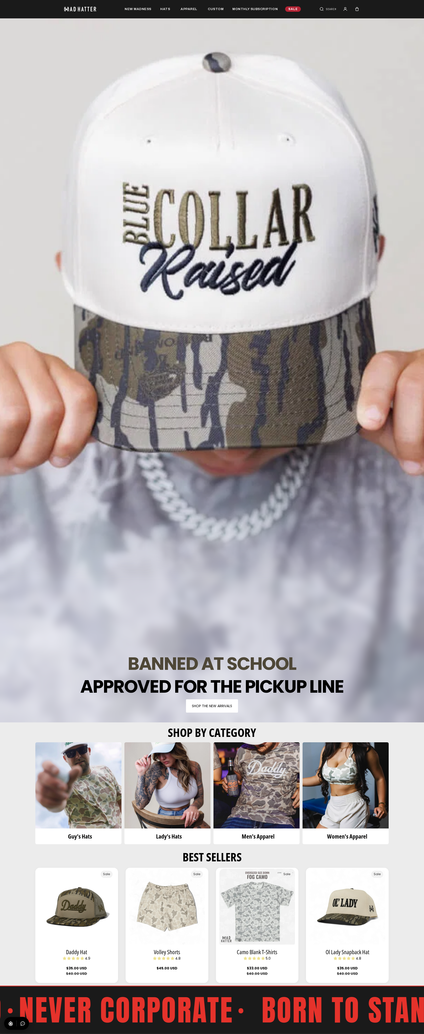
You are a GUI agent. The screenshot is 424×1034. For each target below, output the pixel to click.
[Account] (345, 9)
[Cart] (357, 9)
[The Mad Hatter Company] (88, 9)
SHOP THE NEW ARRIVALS (212, 705)
